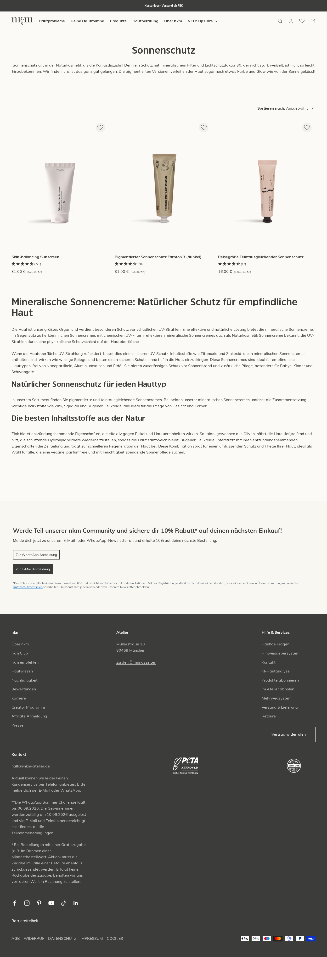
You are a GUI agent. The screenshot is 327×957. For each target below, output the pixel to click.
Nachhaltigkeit (24, 680)
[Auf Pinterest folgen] (39, 903)
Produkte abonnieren (280, 680)
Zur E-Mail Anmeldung (33, 569)
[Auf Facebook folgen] (14, 903)
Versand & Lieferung (280, 707)
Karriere (18, 698)
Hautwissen (22, 671)
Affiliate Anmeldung (29, 716)
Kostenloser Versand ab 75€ (164, 5)
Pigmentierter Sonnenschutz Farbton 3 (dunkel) (158, 256)
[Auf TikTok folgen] (63, 903)
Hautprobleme (52, 21)
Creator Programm (28, 707)
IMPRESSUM (91, 938)
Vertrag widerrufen (288, 734)
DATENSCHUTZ (62, 938)
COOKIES (115, 938)
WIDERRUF (34, 938)
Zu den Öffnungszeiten (136, 662)
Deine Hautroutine (87, 21)
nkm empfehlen (25, 662)
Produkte (118, 21)
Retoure (269, 716)
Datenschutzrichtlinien (28, 587)
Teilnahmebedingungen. (32, 832)
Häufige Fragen (275, 644)
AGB (15, 938)
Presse (17, 725)
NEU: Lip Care (200, 21)
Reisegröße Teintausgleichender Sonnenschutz (261, 256)
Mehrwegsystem (277, 698)
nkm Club (19, 653)
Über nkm (173, 21)
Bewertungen (23, 689)
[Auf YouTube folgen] (51, 903)
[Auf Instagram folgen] (27, 903)
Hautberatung (145, 21)
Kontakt (269, 662)
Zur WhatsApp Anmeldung (36, 555)
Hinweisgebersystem (280, 653)
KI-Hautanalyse (276, 671)
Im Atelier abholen (278, 689)
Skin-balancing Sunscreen (35, 256)
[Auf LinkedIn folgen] (76, 903)
